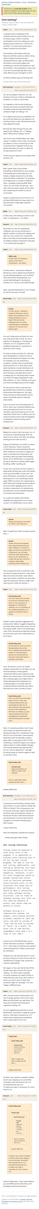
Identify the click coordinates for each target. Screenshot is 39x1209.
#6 (4, 302)
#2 (35, 164)
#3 (35, 211)
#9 (35, 589)
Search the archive (24, 13)
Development (6, 4)
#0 (35, 30)
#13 (4, 1099)
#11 (34, 991)
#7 (35, 428)
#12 (4, 1029)
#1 (35, 90)
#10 (34, 799)
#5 (35, 249)
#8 (4, 512)
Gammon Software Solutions (11, 2)
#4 (35, 224)
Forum (24, 2)
